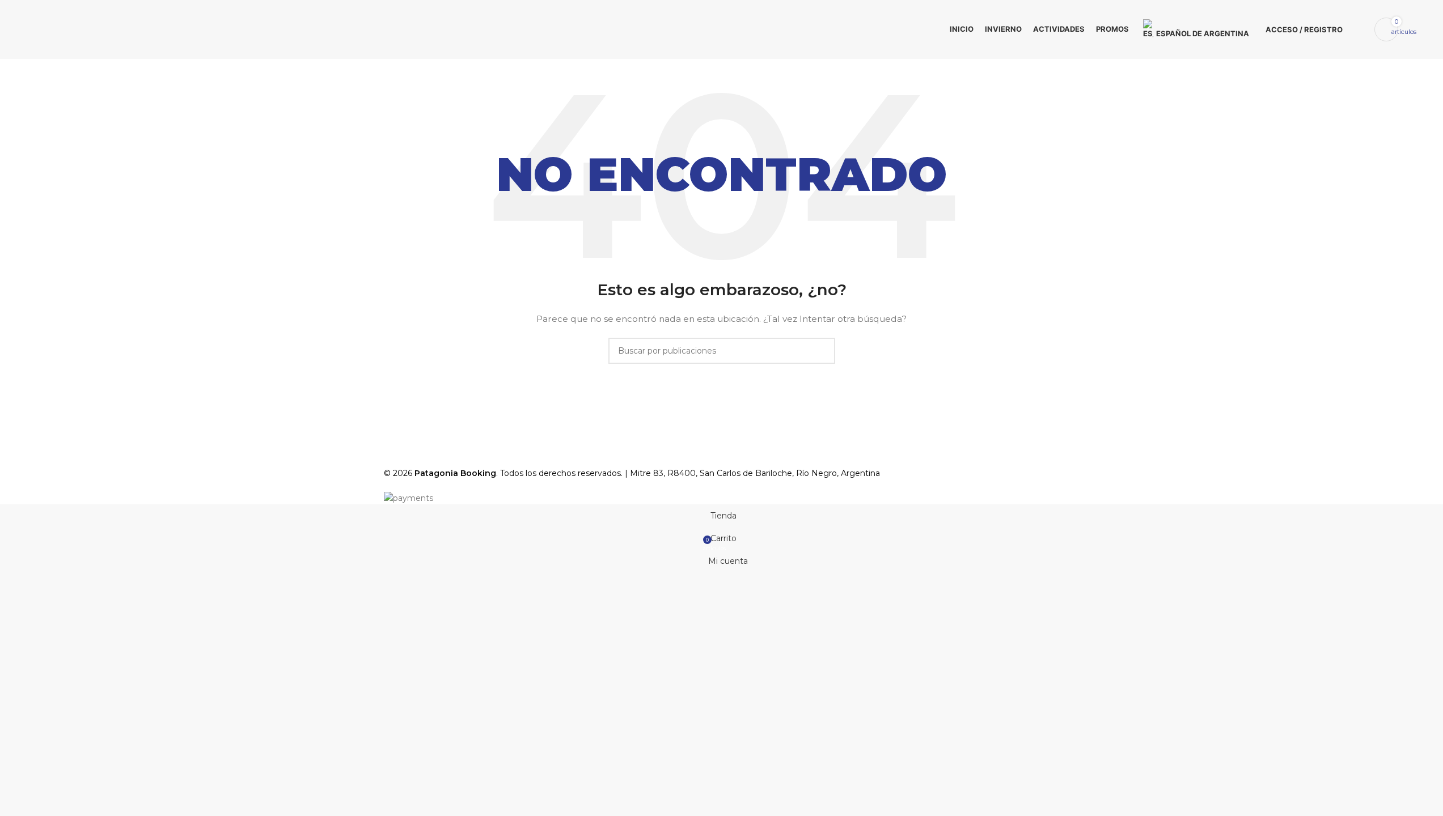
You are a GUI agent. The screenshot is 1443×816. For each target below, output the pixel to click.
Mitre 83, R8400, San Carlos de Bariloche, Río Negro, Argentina (755, 473)
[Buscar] (1358, 29)
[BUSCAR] (822, 351)
